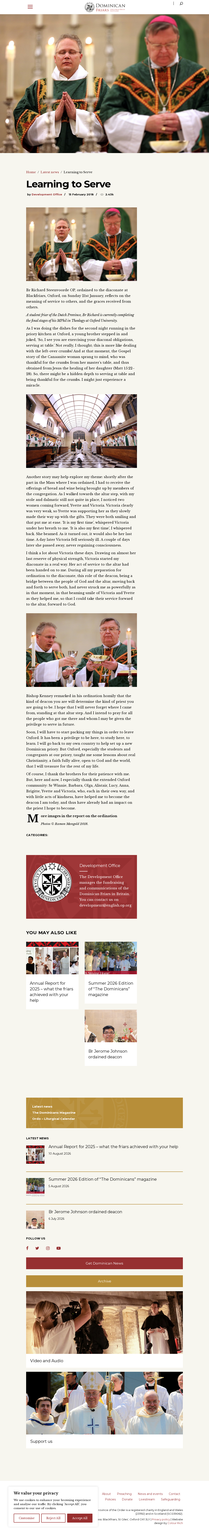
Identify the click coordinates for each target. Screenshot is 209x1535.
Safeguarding (170, 1499)
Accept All (79, 1518)
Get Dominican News (104, 1263)
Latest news (50, 172)
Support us (41, 1441)
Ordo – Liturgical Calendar (53, 1119)
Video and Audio (46, 1360)
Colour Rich (175, 1523)
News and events (150, 1494)
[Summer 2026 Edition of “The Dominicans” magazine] (111, 961)
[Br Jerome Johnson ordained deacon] (111, 1029)
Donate (127, 1499)
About (106, 1494)
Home (31, 172)
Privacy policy (161, 1519)
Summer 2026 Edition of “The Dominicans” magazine (110, 989)
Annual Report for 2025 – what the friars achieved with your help (113, 1146)
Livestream (147, 1499)
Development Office (47, 194)
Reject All (53, 1518)
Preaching (124, 1494)
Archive (104, 1281)
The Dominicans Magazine (54, 1113)
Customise (26, 1518)
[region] (53, 1507)
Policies (110, 1499)
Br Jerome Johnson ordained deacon (85, 1211)
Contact (174, 1494)
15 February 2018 (81, 194)
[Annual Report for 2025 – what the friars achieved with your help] (52, 961)
